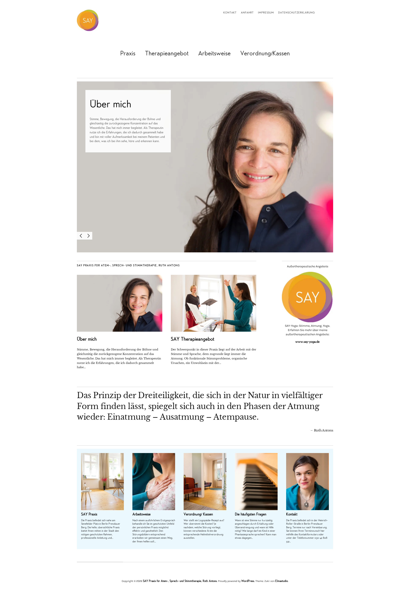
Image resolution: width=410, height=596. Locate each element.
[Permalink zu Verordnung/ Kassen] (205, 481)
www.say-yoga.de (307, 342)
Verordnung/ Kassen (198, 514)
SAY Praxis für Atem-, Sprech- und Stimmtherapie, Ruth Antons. (180, 581)
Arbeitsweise (214, 54)
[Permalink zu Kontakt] (307, 481)
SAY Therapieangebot (192, 339)
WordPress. (248, 581)
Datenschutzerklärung (296, 13)
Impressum (266, 13)
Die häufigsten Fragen (250, 514)
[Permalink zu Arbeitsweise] (153, 481)
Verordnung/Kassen (265, 54)
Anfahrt (247, 13)
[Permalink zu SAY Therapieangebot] (213, 303)
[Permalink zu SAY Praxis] (102, 481)
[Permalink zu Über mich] (205, 166)
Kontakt (230, 13)
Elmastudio (281, 581)
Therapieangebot (167, 54)
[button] (81, 236)
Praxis (127, 54)
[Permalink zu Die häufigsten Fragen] (256, 481)
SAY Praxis (89, 514)
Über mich (110, 105)
